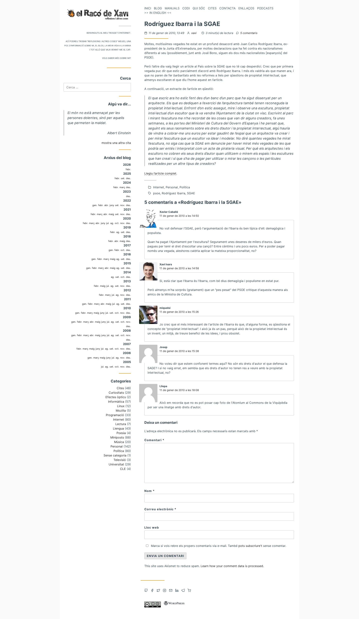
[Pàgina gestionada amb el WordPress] (174, 606)
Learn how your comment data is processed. (232, 566)
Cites (120, 388)
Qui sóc (199, 8)
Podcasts (265, 8)
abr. (106, 205)
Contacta (227, 8)
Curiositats (116, 392)
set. (123, 178)
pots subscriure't (250, 546)
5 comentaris (248, 33)
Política (118, 451)
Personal (117, 446)
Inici (147, 8)
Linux (121, 406)
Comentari (154, 440)
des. (128, 178)
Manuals (172, 8)
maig (111, 214)
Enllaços (246, 8)
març (122, 187)
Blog (158, 8)
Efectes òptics (115, 397)
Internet (118, 419)
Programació (115, 415)
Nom (149, 491)
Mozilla (121, 410)
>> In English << (157, 13)
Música (119, 442)
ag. (112, 223)
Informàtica (116, 401)
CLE (123, 469)
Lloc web (151, 527)
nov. (122, 205)
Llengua (118, 428)
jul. (107, 223)
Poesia (121, 433)
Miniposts (117, 437)
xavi (194, 33)
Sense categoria (115, 455)
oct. (117, 223)
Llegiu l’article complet (160, 173)
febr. (128, 169)
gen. (94, 205)
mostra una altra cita (116, 143)
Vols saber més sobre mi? (116, 58)
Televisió (119, 460)
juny (112, 205)
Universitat (116, 464)
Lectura (120, 424)
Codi (186, 8)
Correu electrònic (160, 509)
